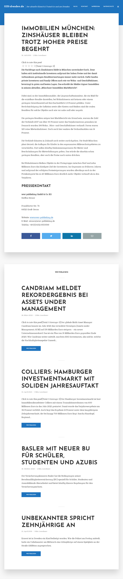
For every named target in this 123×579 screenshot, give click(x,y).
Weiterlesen (31, 348)
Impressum (96, 6)
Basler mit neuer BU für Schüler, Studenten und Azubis (59, 456)
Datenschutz (108, 6)
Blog (75, 6)
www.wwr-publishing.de (41, 217)
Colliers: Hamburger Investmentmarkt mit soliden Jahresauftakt (60, 379)
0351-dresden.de (14, 6)
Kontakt (84, 6)
